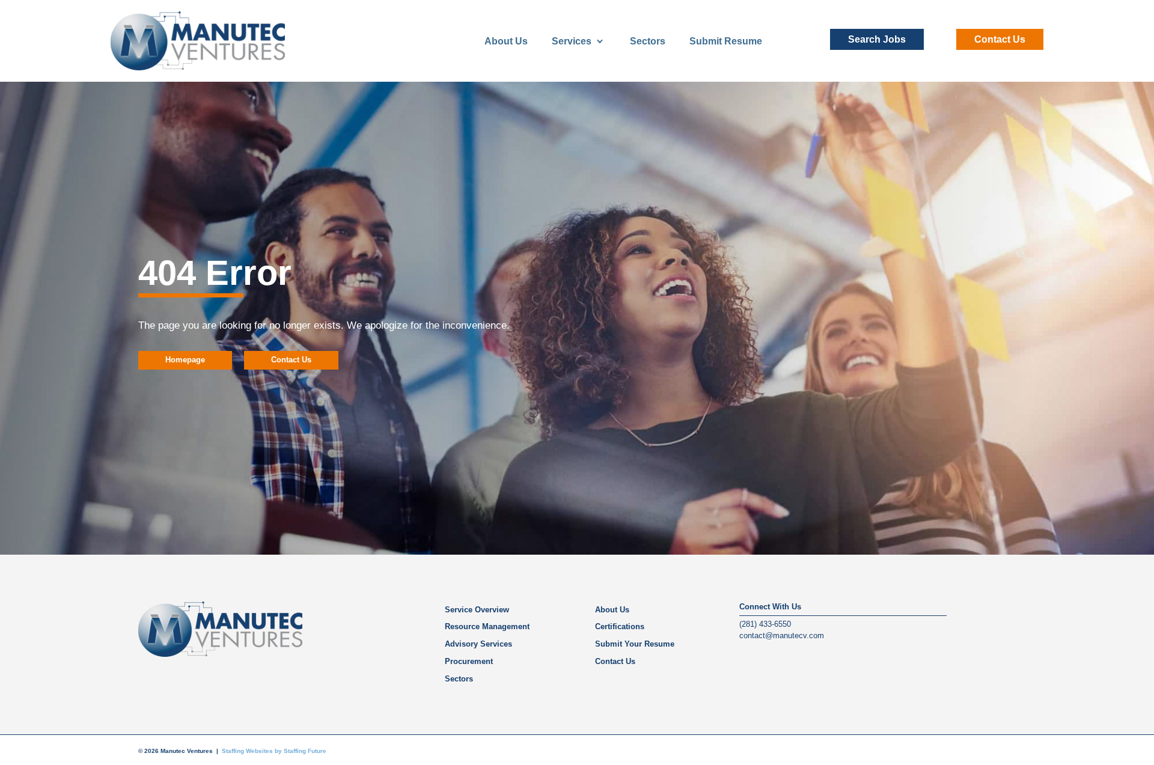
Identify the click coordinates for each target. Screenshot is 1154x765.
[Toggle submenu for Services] (600, 41)
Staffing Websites (247, 751)
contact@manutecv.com (781, 635)
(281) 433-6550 (765, 624)
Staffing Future (305, 751)
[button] (877, 39)
